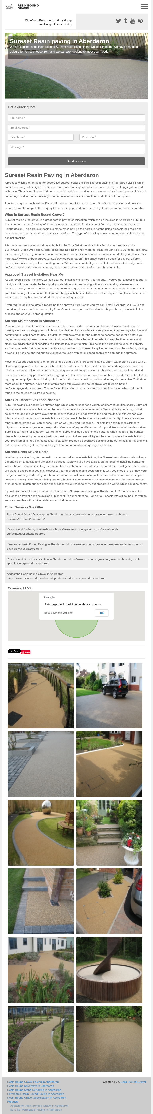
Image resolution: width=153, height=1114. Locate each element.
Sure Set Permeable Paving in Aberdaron (36, 1109)
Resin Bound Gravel (133, 1081)
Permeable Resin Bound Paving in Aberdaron (35, 1093)
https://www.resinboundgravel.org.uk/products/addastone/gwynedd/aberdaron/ (57, 578)
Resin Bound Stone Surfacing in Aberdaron (34, 1089)
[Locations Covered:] (6, 6)
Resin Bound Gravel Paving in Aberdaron (33, 1081)
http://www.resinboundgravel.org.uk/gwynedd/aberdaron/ (47, 258)
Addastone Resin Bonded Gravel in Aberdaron (39, 1105)
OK (102, 613)
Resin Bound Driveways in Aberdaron (30, 1085)
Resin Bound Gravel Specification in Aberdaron (36, 1097)
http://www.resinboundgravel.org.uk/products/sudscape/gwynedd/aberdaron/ (53, 427)
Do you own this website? (58, 613)
